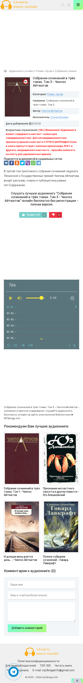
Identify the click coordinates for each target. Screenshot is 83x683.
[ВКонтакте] (6, 163)
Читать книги (63, 665)
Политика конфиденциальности (38, 661)
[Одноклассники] (17, 163)
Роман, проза (55, 94)
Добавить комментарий (27, 628)
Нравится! (36, 214)
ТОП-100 (45, 665)
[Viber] (27, 163)
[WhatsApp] (33, 163)
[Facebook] (11, 163)
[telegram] (38, 163)
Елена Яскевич (60, 117)
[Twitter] (22, 163)
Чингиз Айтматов (52, 110)
